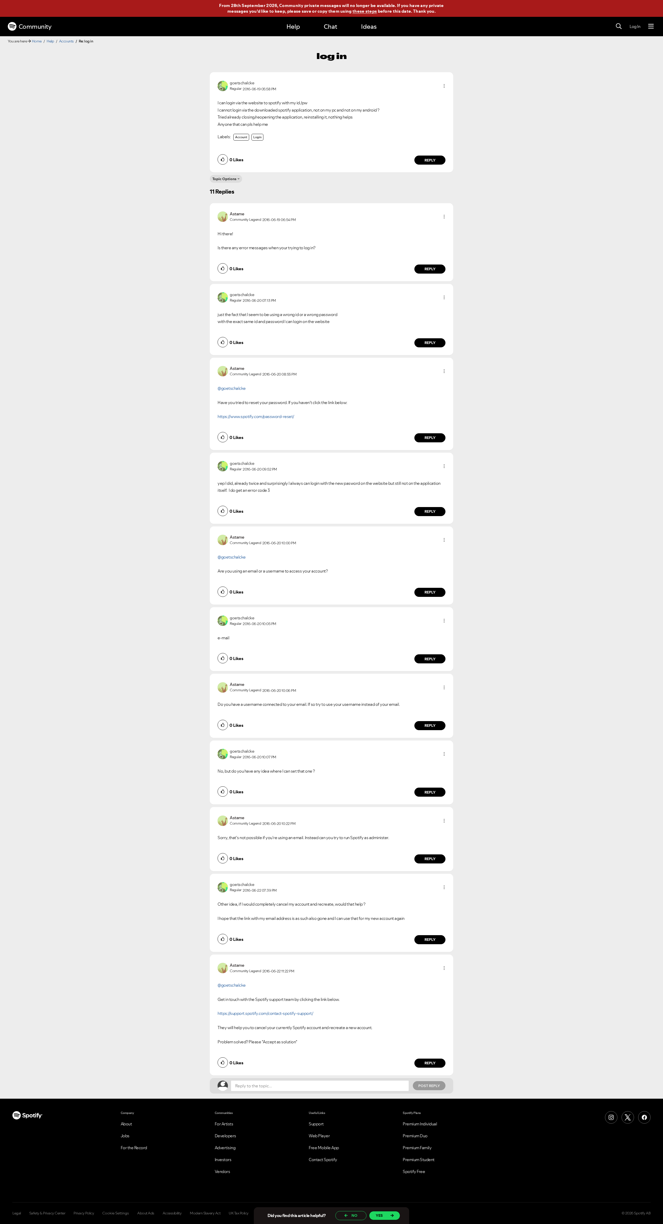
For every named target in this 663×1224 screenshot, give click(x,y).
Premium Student (419, 1159)
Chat (330, 26)
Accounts (66, 41)
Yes (379, 1215)
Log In (635, 26)
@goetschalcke (232, 388)
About (126, 1124)
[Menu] (651, 26)
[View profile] (223, 85)
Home (37, 41)
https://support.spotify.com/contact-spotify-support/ (265, 1013)
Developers (225, 1136)
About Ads (145, 1213)
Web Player (319, 1136)
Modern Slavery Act (205, 1213)
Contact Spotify (323, 1159)
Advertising (225, 1147)
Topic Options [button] (224, 178)
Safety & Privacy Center (47, 1213)
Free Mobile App (324, 1147)
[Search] (618, 26)
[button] (444, 86)
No (354, 1215)
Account (241, 137)
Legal (16, 1213)
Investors (223, 1159)
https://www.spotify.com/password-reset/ (256, 416)
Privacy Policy (84, 1213)
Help (293, 26)
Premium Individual (420, 1124)
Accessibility (172, 1213)
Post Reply (429, 1085)
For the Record (134, 1147)
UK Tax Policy (239, 1213)
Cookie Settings (115, 1213)
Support (316, 1124)
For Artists (224, 1124)
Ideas (369, 26)
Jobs (125, 1136)
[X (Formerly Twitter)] (628, 1117)
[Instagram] (611, 1117)
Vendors (222, 1171)
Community (35, 26)
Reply (430, 160)
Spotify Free (414, 1171)
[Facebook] (644, 1117)
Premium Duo (415, 1136)
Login (257, 137)
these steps (364, 11)
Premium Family (417, 1147)
